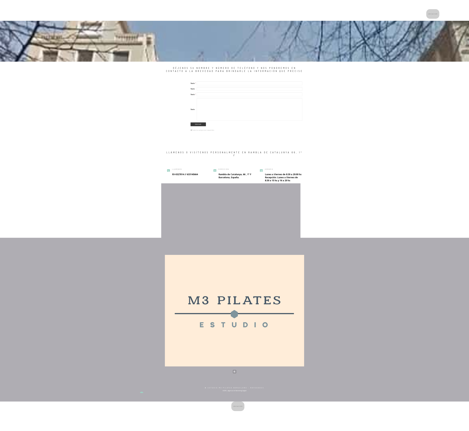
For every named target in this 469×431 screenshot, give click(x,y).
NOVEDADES (257, 388)
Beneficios (421, 4)
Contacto (450, 4)
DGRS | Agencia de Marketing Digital (234, 390)
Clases (409, 4)
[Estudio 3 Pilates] (234, 310)
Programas (436, 4)
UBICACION (432, 14)
